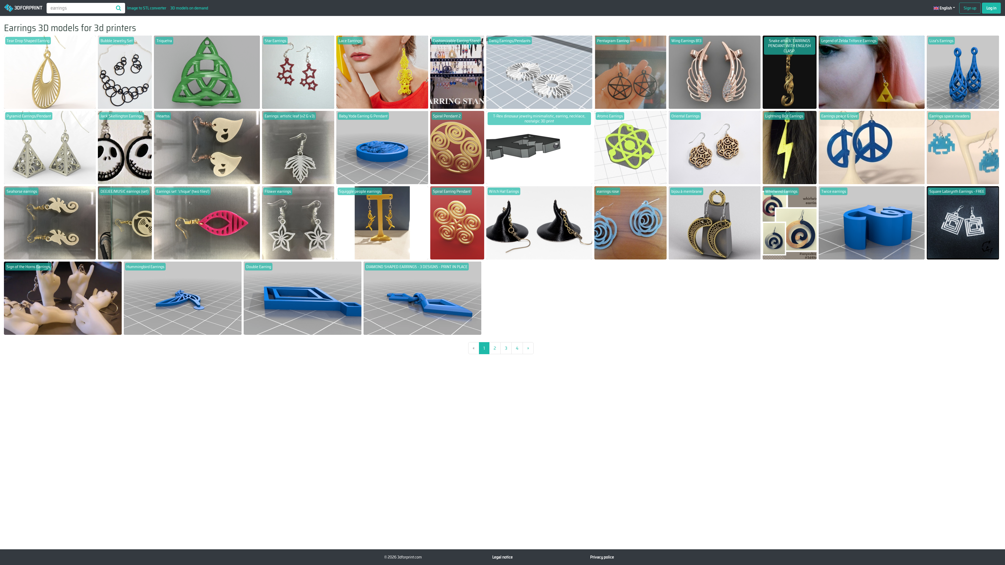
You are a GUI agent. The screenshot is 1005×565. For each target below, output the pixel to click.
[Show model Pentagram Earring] (630, 72)
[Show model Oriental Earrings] (715, 147)
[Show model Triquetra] (207, 72)
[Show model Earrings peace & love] (872, 147)
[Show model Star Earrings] (298, 72)
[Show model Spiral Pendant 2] (457, 147)
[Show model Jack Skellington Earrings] (125, 147)
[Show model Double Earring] (302, 298)
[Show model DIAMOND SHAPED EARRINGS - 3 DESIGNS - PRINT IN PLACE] (422, 298)
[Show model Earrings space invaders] (963, 147)
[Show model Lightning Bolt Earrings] (790, 147)
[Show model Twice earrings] (872, 222)
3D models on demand (189, 8)
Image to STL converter (146, 8)
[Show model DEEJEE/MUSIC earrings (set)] (125, 222)
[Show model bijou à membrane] (715, 222)
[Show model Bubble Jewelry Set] (125, 72)
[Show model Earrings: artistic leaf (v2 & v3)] (298, 147)
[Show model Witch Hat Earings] (539, 222)
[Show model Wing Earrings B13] (715, 72)
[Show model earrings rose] (630, 222)
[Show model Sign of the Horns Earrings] (63, 298)
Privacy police (602, 557)
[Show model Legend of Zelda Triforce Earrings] (872, 72)
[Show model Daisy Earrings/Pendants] (539, 72)
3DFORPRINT (27, 7)
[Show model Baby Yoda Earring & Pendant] (382, 147)
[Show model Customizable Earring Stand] (457, 72)
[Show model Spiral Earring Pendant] (457, 222)
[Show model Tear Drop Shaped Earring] (50, 72)
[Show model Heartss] (207, 147)
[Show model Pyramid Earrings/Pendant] (50, 147)
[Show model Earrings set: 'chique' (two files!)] (207, 222)
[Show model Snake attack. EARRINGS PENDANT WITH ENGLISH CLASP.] (790, 72)
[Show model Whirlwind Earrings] (790, 222)
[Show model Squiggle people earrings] (382, 222)
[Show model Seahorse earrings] (50, 222)
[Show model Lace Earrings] (382, 72)
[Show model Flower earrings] (298, 222)
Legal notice (502, 557)
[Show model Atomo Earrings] (630, 147)
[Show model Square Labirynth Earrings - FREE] (963, 222)
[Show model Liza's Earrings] (963, 72)
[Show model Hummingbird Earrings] (183, 298)
